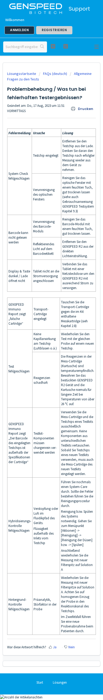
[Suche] (42, 47)
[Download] (42, 355)
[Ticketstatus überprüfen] (53, 46)
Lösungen (60, 682)
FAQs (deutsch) (55, 73)
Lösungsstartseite (22, 73)
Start (39, 682)
